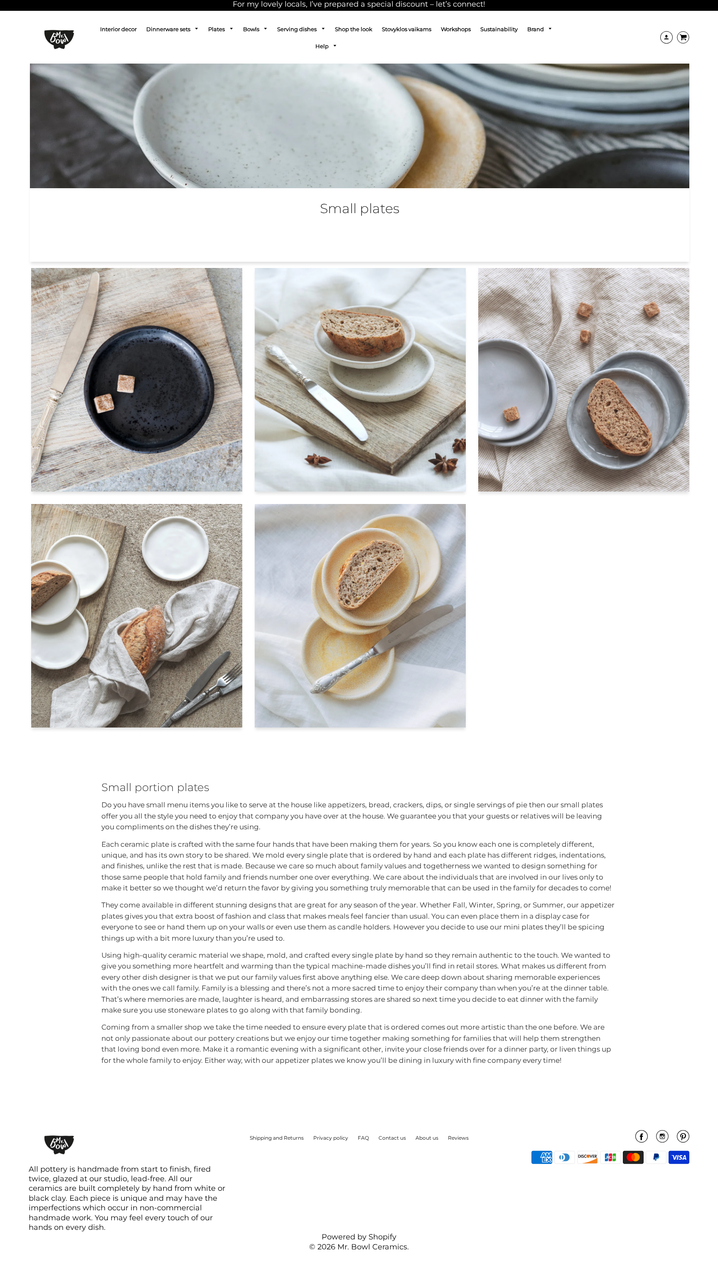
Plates (217, 29)
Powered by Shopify (359, 1236)
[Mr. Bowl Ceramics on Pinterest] (683, 1139)
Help (322, 46)
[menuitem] (118, 29)
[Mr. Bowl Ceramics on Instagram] (662, 1139)
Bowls (252, 29)
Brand (536, 29)
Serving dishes (297, 29)
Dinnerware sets (169, 29)
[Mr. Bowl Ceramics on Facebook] (641, 1139)
